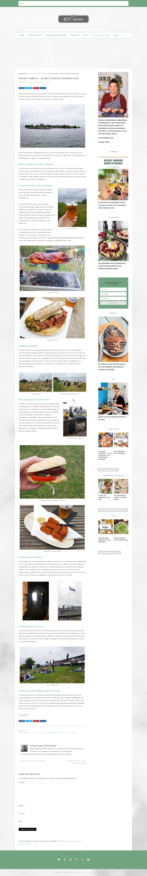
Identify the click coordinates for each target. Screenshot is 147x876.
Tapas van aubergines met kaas (104, 497)
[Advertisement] (74, 53)
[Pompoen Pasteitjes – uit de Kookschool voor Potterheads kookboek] (105, 440)
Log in (90, 872)
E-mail (21, 813)
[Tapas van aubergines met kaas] (105, 493)
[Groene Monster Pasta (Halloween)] (121, 527)
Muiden (41, 732)
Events (26, 730)
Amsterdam (25, 732)
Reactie (22, 782)
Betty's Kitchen (74, 18)
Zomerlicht (75, 732)
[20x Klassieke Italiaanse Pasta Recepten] (105, 527)
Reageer (48, 82)
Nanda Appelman (48, 732)
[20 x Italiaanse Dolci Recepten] (121, 440)
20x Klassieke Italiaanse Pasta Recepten (104, 540)
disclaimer (83, 872)
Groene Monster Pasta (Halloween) (121, 539)
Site (20, 821)
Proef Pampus (63, 732)
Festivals (35, 732)
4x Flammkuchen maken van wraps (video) (120, 497)
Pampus (56, 732)
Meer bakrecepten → (108, 469)
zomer (69, 732)
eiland (31, 732)
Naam (21, 806)
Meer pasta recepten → (109, 552)
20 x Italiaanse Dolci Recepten (119, 452)
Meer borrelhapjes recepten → (113, 510)
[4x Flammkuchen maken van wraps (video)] (121, 493)
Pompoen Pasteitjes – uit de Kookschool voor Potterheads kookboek (105, 455)
